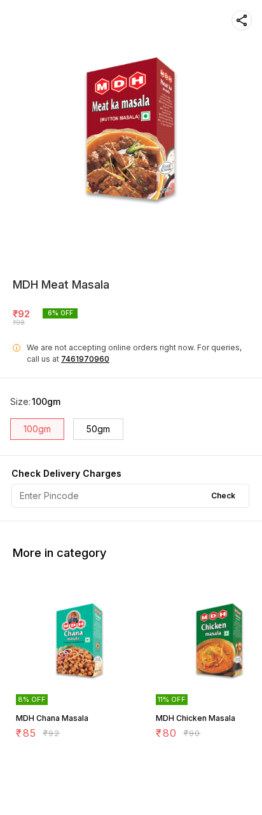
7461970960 (85, 359)
